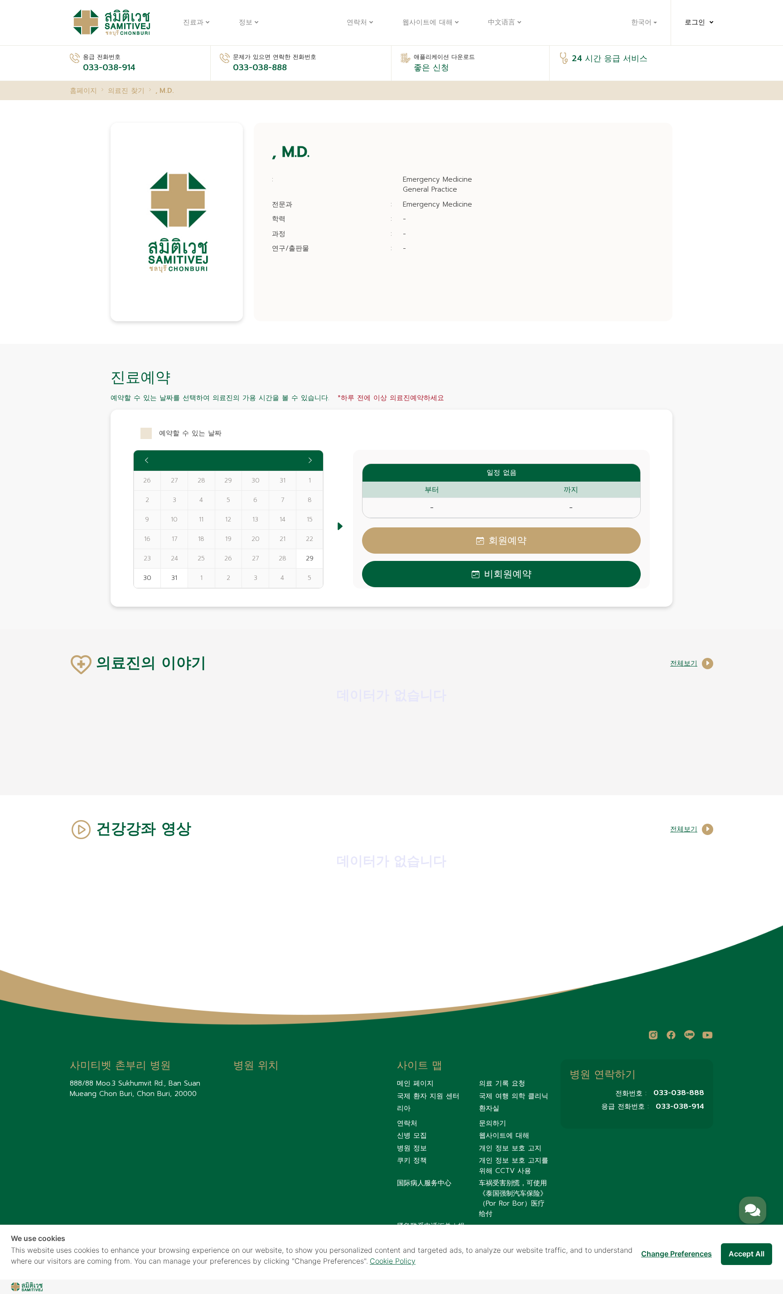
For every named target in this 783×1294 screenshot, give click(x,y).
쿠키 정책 (412, 1160)
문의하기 (492, 1123)
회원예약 (507, 540)
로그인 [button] (695, 23)
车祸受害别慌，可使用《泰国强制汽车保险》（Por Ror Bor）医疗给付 (513, 1198)
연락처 (357, 23)
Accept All (746, 1253)
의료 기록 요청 (502, 1083)
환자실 (489, 1108)
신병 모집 (412, 1135)
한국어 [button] (641, 23)
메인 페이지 (415, 1083)
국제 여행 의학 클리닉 (513, 1096)
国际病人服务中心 (424, 1183)
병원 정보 (412, 1148)
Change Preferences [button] (676, 1253)
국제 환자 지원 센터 (428, 1096)
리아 (404, 1108)
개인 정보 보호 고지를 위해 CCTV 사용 (513, 1165)
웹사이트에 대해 (427, 23)
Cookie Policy (393, 1260)
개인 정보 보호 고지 (510, 1148)
